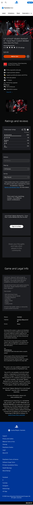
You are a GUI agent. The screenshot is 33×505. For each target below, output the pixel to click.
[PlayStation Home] (16, 2)
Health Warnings (8, 350)
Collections (11, 13)
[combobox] (16, 160)
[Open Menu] (2, 2)
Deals (18, 13)
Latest (4, 13)
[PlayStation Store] (7, 7)
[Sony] (29, 504)
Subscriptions (26, 13)
